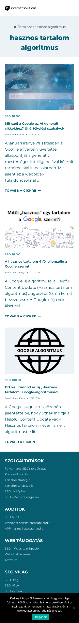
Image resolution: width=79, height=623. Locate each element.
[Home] (15, 27)
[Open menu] (70, 8)
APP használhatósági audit (24, 528)
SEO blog (12, 116)
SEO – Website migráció (22, 497)
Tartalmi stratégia (17, 480)
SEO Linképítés (15, 491)
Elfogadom (40, 617)
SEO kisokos (13, 591)
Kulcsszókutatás (16, 474)
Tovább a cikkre (23, 190)
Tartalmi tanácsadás (19, 486)
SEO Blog (12, 580)
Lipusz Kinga (18, 272)
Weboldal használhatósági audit (27, 523)
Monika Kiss (18, 134)
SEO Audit (12, 517)
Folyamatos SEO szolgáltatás (25, 468)
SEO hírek (13, 380)
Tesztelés (11, 560)
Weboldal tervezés (17, 554)
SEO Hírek (12, 585)
